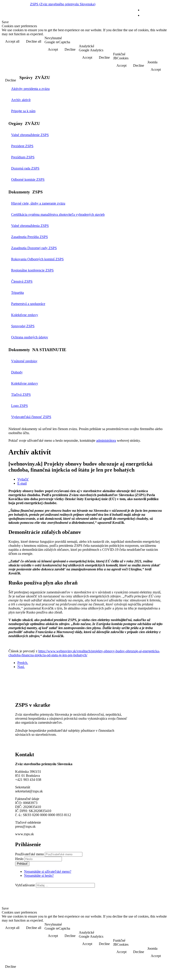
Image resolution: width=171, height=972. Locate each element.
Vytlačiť (23, 479)
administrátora (106, 440)
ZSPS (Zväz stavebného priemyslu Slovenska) (62, 4)
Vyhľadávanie (25, 885)
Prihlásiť (22, 863)
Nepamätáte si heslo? (39, 875)
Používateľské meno (29, 854)
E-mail (22, 483)
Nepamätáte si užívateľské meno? (47, 871)
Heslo (19, 859)
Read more (157, 42)
